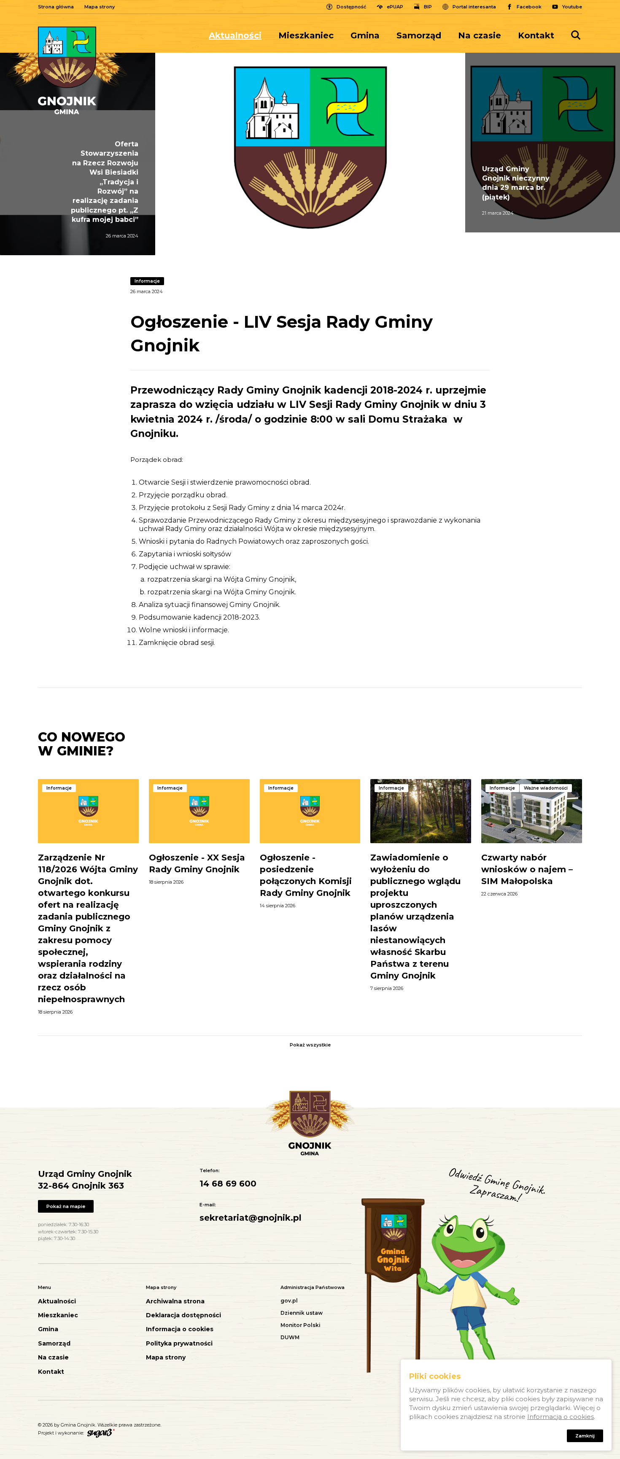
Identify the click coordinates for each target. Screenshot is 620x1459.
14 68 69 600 (227, 1184)
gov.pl (289, 1300)
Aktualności (235, 35)
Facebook (529, 7)
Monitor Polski (300, 1325)
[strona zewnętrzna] (100, 1432)
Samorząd (418, 35)
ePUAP (395, 7)
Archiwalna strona (175, 1301)
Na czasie (479, 35)
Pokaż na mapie (65, 1206)
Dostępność (351, 7)
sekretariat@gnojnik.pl (250, 1218)
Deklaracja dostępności (183, 1315)
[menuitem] (239, 35)
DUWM (289, 1337)
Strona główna (56, 7)
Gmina (365, 35)
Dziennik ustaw (301, 1313)
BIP (428, 7)
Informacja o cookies (179, 1329)
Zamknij (585, 1436)
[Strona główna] (67, 70)
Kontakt (536, 35)
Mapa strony (99, 7)
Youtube (572, 7)
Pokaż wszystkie (310, 1044)
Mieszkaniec (306, 35)
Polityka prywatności (179, 1343)
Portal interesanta (474, 7)
